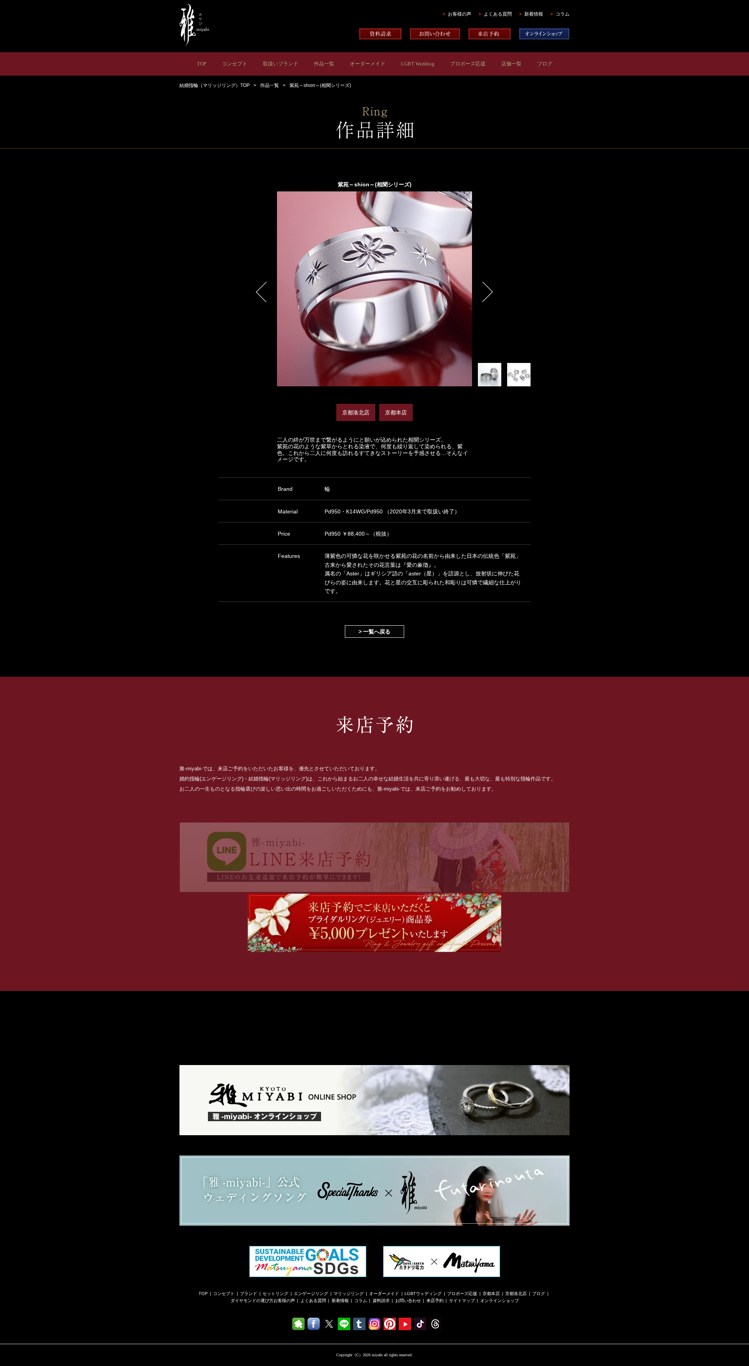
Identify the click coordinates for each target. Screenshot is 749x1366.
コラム (563, 14)
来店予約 (435, 1300)
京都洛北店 (516, 1293)
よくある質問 (498, 14)
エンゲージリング (311, 1293)
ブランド (248, 1293)
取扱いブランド (280, 64)
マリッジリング (349, 1293)
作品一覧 (324, 64)
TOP (201, 64)
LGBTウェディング (423, 1293)
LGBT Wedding (418, 64)
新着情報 (533, 14)
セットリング (275, 1293)
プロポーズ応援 (468, 64)
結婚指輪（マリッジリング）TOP (214, 85)
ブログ (544, 64)
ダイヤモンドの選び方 (252, 1300)
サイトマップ (462, 1300)
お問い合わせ (408, 1300)
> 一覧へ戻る (374, 631)
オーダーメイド (367, 64)
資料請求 (381, 1300)
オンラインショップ (499, 1300)
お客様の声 (459, 14)
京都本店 (491, 1293)
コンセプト (234, 64)
